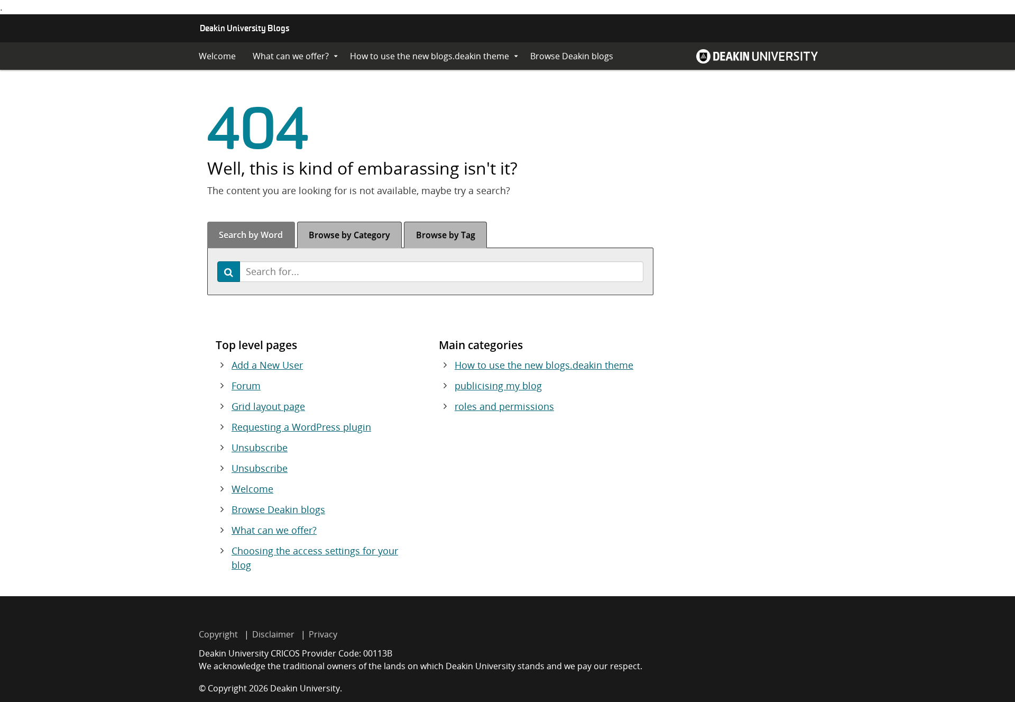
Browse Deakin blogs (571, 56)
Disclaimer (273, 634)
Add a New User (267, 365)
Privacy (323, 634)
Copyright (218, 634)
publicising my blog (498, 385)
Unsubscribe (260, 447)
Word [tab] (251, 235)
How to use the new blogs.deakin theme (429, 56)
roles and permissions (504, 406)
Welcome (217, 56)
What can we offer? (291, 56)
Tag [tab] (445, 235)
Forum (246, 385)
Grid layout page (268, 406)
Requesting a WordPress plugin (301, 427)
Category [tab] (349, 235)
